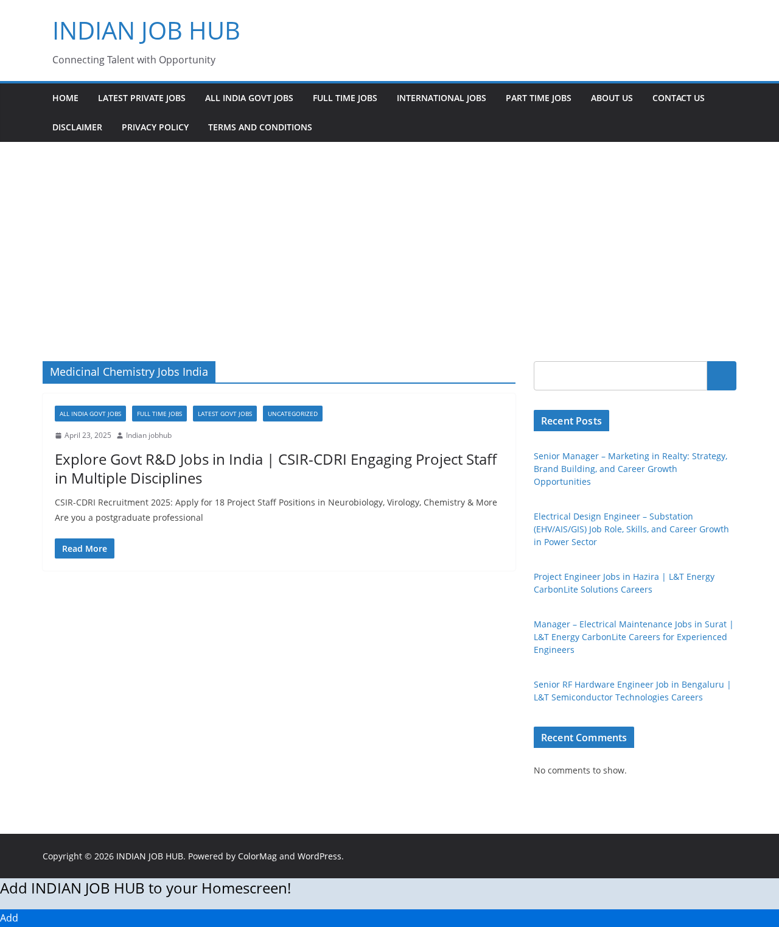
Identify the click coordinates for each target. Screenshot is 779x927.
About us (612, 98)
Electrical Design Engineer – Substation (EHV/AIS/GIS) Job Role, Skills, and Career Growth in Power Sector (631, 529)
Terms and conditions (260, 127)
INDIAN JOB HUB (146, 30)
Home (65, 98)
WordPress (319, 856)
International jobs (441, 98)
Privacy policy (155, 127)
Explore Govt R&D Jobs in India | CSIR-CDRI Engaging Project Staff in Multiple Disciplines (276, 468)
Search (721, 375)
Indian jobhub (149, 435)
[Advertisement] (389, 233)
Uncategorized (293, 413)
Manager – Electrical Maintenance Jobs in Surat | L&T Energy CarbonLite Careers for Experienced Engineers (634, 636)
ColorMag (257, 856)
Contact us (678, 98)
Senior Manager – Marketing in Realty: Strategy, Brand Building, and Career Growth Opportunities (630, 468)
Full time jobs (345, 98)
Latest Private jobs (142, 98)
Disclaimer (77, 127)
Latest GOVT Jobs (225, 413)
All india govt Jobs (249, 98)
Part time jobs (538, 98)
